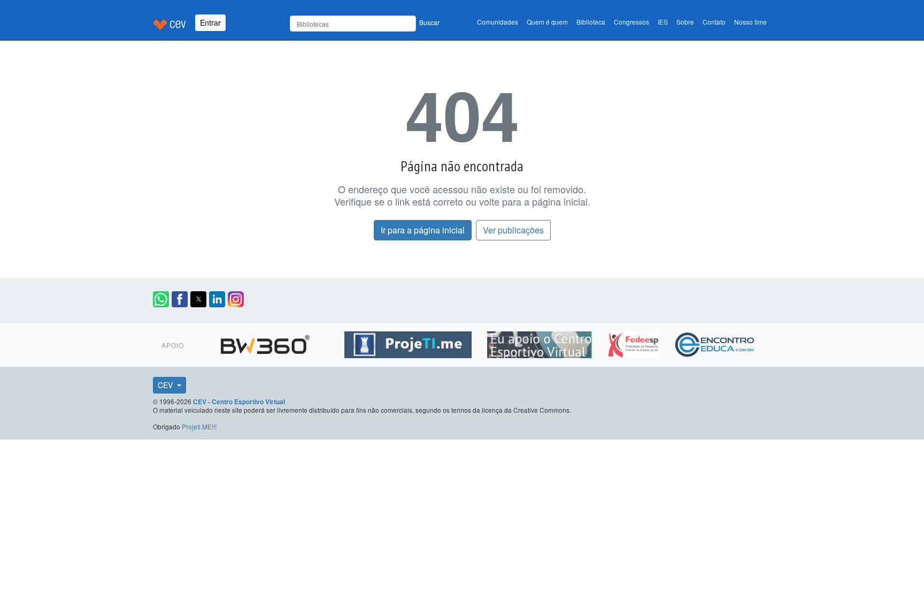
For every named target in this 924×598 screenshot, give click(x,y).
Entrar (210, 22)
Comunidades (497, 21)
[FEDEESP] (634, 343)
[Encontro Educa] (715, 343)
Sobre (685, 21)
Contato (714, 21)
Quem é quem (547, 21)
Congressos (631, 21)
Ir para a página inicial (423, 230)
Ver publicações (513, 230)
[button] (161, 299)
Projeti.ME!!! (199, 426)
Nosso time (750, 21)
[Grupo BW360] (266, 343)
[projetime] (409, 343)
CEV (166, 385)
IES (663, 21)
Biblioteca (590, 21)
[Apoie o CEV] (541, 343)
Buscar (429, 22)
